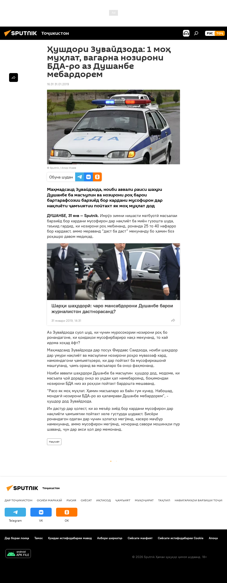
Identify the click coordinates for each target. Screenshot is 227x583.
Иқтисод (103, 500)
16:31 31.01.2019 (58, 84)
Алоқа (213, 538)
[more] (173, 320)
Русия (71, 500)
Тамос (38, 538)
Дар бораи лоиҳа (17, 538)
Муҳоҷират (144, 500)
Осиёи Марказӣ (49, 500)
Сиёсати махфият (140, 538)
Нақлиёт (54, 441)
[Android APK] (18, 554)
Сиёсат (86, 500)
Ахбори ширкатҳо (109, 538)
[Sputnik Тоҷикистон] (21, 37)
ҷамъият (122, 500)
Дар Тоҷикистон (18, 500)
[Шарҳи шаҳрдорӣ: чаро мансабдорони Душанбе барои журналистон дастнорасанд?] (113, 271)
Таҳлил (164, 500)
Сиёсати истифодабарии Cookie (181, 538)
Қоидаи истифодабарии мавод (70, 538)
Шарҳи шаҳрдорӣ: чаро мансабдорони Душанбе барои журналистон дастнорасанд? (112, 308)
